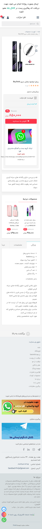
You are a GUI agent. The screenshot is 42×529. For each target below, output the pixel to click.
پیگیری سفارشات (34, 386)
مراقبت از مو (36, 362)
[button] (4, 17)
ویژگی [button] (33, 245)
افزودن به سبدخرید (20, 121)
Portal (15, 525)
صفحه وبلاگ (36, 369)
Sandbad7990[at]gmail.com (18, 468)
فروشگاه (37, 351)
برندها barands (35, 355)
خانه (39, 348)
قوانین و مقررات (34, 372)
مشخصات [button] (18, 245)
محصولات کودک (34, 376)
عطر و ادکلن (36, 365)
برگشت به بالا (18, 333)
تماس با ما (36, 383)
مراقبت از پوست (34, 358)
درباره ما (37, 379)
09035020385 (23, 464)
